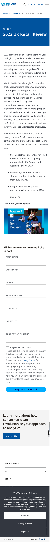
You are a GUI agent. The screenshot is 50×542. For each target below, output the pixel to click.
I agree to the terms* (21, 348)
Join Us (8, 479)
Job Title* (11, 321)
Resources (16, 13)
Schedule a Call (35, 4)
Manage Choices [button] (25, 523)
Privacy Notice (28, 360)
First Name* (12, 257)
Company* (11, 308)
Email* (9, 283)
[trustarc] (42, 539)
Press (7, 471)
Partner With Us (12, 464)
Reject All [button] (25, 531)
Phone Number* (15, 295)
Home (5, 13)
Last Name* (12, 270)
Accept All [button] (25, 515)
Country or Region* (17, 334)
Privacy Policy (8, 539)
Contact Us (11, 436)
